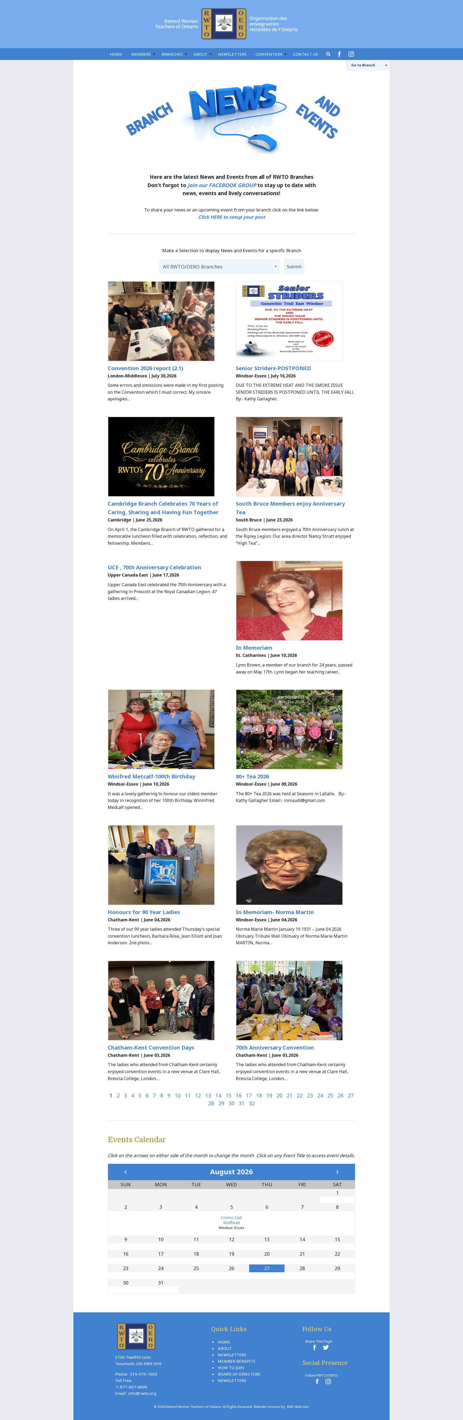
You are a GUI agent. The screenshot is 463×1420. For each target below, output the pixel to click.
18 (259, 1095)
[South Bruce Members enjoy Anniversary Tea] (295, 456)
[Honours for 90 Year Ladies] (167, 865)
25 (330, 1095)
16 (239, 1095)
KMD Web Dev (298, 1406)
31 (242, 1103)
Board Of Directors (239, 1374)
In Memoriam (254, 647)
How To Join (231, 1367)
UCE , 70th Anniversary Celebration (154, 567)
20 (279, 1095)
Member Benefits (236, 1361)
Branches (172, 54)
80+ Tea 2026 (252, 776)
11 (188, 1095)
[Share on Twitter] (325, 1347)
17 (249, 1095)
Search (328, 54)
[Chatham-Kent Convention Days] (167, 1000)
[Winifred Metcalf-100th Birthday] (167, 729)
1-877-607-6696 (131, 1386)
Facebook (340, 54)
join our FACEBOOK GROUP (222, 185)
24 (320, 1095)
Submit (294, 266)
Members (141, 54)
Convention (269, 54)
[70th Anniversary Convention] (295, 1000)
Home (116, 54)
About (200, 54)
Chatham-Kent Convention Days (151, 1047)
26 (340, 1095)
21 (290, 1095)
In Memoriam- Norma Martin (275, 912)
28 (211, 1103)
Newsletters (232, 54)
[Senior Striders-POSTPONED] (295, 321)
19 (269, 1095)
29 (221, 1103)
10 (178, 1095)
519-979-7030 (143, 1374)
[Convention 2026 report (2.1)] (167, 321)
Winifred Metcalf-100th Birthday (151, 776)
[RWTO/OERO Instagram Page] (328, 1381)
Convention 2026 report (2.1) (145, 368)
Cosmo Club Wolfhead (231, 1220)
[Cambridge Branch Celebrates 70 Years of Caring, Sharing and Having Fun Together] (167, 456)
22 (300, 1095)
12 (198, 1095)
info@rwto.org (142, 1393)
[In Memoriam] (295, 601)
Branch (363, 65)
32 (252, 1103)
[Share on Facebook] (314, 1347)
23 (310, 1095)
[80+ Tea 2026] (295, 729)
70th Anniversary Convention (275, 1047)
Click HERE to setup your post (231, 217)
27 (351, 1095)
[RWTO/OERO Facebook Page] (317, 1381)
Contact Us (305, 54)
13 (208, 1095)
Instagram (352, 54)
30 (231, 1103)
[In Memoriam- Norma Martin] (295, 865)
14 (218, 1095)
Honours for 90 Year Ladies (144, 912)
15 (229, 1095)
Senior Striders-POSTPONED (273, 368)
